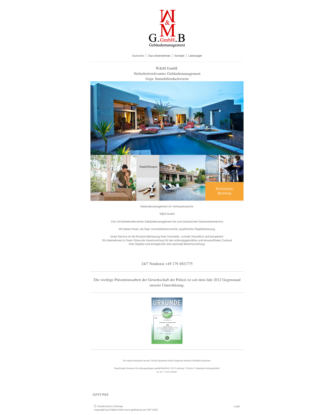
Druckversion (104, 406)
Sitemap (118, 406)
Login (237, 406)
